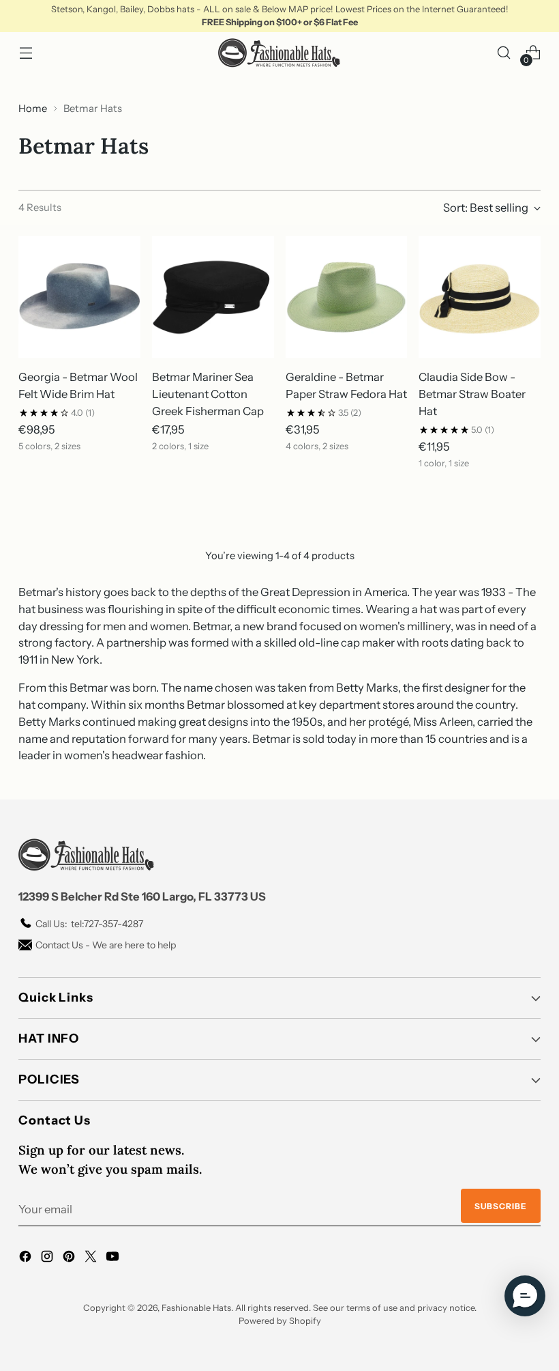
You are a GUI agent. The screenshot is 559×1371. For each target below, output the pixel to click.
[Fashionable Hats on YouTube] (114, 1258)
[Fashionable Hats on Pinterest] (70, 1258)
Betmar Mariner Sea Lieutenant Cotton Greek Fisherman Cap (208, 394)
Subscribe (500, 1206)
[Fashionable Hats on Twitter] (92, 1258)
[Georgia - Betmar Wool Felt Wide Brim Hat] (79, 297)
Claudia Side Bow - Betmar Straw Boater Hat (472, 394)
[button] (524, 1295)
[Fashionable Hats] (279, 53)
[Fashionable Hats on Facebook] (26, 1258)
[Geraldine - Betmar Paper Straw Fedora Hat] (347, 297)
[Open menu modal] (26, 53)
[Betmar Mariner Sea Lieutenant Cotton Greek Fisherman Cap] (213, 297)
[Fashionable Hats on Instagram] (48, 1258)
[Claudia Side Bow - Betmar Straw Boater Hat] (480, 297)
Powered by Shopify (280, 1321)
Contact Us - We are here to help (105, 945)
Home (32, 108)
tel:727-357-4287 (89, 924)
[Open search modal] (504, 53)
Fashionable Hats (196, 1308)
